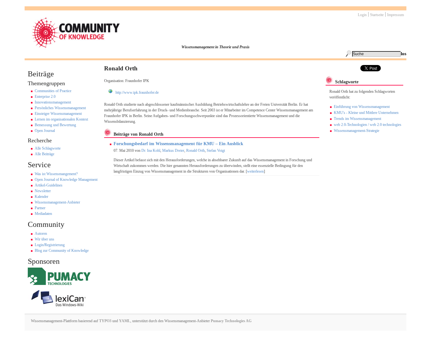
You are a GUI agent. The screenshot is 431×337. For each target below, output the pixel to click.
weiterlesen (255, 171)
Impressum (395, 15)
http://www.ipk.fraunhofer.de (137, 92)
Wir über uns (44, 239)
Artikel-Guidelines (48, 185)
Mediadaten (43, 213)
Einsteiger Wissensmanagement (58, 113)
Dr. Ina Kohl (150, 150)
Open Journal (45, 130)
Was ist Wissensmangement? (56, 174)
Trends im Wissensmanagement (357, 118)
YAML (124, 321)
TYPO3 (104, 321)
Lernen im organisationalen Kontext (61, 119)
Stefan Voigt (216, 150)
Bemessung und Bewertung (55, 125)
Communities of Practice (53, 91)
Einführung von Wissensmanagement (362, 106)
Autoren (41, 233)
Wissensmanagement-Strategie (356, 130)
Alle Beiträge (44, 154)
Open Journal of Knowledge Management (66, 179)
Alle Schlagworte (48, 148)
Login (362, 15)
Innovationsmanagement (53, 102)
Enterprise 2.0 (45, 96)
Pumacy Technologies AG (231, 321)
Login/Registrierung (50, 245)
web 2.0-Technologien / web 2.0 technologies (367, 124)
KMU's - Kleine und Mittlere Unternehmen (366, 112)
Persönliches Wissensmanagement (60, 108)
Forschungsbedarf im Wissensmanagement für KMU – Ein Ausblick (178, 143)
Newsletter (43, 191)
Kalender (41, 196)
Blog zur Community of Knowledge (62, 250)
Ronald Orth (195, 150)
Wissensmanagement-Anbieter (57, 202)
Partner (40, 208)
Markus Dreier (173, 150)
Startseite (377, 15)
